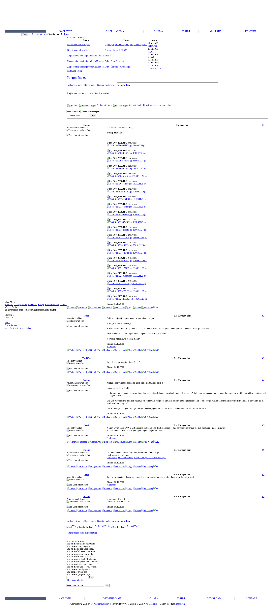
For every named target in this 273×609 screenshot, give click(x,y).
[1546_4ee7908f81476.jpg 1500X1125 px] (126, 153)
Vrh (74, 526)
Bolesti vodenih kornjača (78, 44)
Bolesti (22, 328)
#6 (263, 450)
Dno (75, 105)
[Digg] (128, 307)
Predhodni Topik (104, 105)
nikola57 (152, 57)
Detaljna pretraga (75, 580)
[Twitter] (71, 307)
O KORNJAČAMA (115, 31)
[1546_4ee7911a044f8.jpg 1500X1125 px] (126, 199)
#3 (263, 358)
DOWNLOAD (214, 598)
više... (7, 322)
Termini (48, 304)
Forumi (78, 71)
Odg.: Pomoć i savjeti (114, 61)
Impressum (180, 604)
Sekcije (41, 304)
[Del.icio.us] (119, 307)
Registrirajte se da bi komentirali (157, 105)
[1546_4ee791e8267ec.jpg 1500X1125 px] (126, 253)
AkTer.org (111, 346)
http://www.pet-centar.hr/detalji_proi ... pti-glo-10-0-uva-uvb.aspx (136, 457)
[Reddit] (137, 307)
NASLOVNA (65, 31)
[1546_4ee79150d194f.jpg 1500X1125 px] (126, 214)
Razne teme (89, 85)
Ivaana (86, 125)
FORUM (186, 31)
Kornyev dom (123, 85)
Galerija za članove (105, 85)
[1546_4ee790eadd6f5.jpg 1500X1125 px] (126, 183)
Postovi (70, 71)
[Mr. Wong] (147, 307)
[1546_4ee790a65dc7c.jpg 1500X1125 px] (126, 160)
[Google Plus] (94, 307)
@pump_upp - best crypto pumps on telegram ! (126, 44)
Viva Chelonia (150, 604)
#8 (263, 496)
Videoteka (32, 304)
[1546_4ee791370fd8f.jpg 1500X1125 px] (126, 207)
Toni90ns (86, 358)
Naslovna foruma (74, 85)
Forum (24, 304)
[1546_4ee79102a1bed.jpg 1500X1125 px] (127, 191)
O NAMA (158, 31)
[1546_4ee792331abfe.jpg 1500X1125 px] (126, 276)
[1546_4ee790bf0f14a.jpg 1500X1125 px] (126, 168)
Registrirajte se (38, 34)
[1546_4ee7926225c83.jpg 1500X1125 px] (127, 291)
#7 (263, 474)
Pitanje (108, 55)
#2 (263, 316)
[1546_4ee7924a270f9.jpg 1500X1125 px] (126, 283)
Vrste (7, 328)
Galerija (17, 304)
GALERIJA (215, 31)
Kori (86, 316)
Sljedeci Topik (135, 105)
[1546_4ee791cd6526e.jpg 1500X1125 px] (127, 245)
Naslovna (9, 304)
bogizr (150, 51)
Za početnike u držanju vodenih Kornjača (86, 55)
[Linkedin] (107, 307)
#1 (263, 125)
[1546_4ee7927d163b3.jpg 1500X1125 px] (127, 299)
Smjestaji (14, 328)
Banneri (55, 304)
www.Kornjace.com (100, 604)
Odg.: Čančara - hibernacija (117, 67)
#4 (263, 380)
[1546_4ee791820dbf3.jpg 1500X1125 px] (126, 230)
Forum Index (76, 77)
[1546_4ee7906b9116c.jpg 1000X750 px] (126, 145)
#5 (263, 425)
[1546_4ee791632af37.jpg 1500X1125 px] (126, 222)
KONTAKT (250, 31)
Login (67, 34)
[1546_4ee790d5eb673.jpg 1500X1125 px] (127, 176)
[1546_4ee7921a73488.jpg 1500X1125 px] (127, 268)
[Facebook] (81, 307)
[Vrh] (156, 306)
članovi (63, 304)
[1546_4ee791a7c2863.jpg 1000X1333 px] (127, 237)
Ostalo (28, 328)
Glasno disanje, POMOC (116, 50)
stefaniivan (152, 46)
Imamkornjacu (154, 68)
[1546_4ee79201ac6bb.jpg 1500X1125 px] (127, 260)
